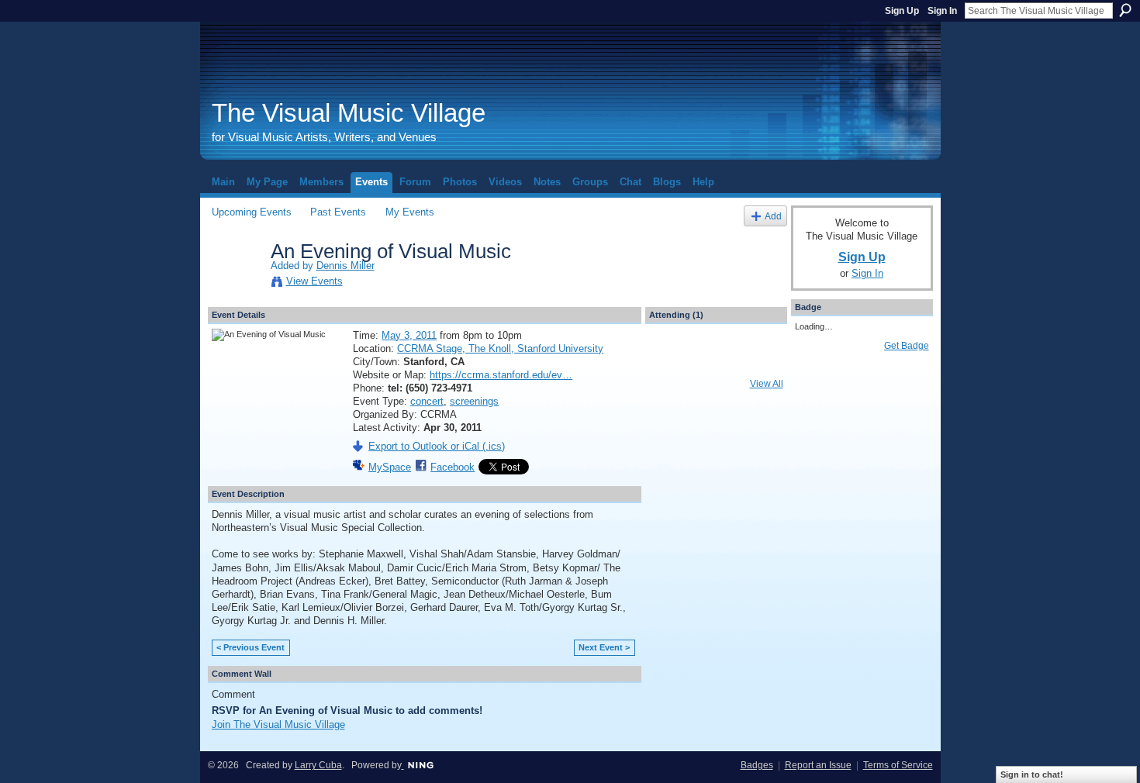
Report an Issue (818, 765)
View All (766, 383)
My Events (409, 212)
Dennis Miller (345, 265)
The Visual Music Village (348, 112)
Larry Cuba (318, 765)
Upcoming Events (252, 212)
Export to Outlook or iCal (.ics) (436, 446)
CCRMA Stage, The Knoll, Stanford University (500, 348)
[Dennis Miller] (236, 283)
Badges (757, 765)
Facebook (452, 467)
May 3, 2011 (409, 335)
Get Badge (906, 345)
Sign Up (902, 10)
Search (1125, 10)
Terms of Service (898, 765)
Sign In (942, 10)
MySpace (389, 467)
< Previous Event (250, 647)
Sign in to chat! (1031, 774)
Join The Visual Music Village (278, 724)
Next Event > (604, 647)
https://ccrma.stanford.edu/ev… (501, 375)
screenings (474, 401)
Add (773, 216)
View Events (314, 281)
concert (427, 401)
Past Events (338, 212)
